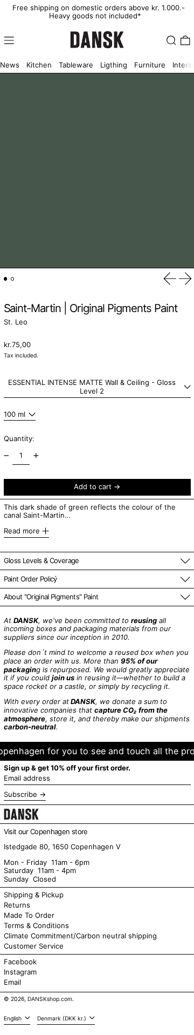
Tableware (76, 64)
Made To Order (29, 915)
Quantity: (19, 438)
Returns (17, 905)
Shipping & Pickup (34, 894)
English (13, 1018)
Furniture (149, 64)
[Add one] (36, 456)
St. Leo (15, 321)
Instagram (20, 972)
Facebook (20, 962)
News (9, 64)
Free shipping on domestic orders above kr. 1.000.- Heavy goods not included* (98, 12)
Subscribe (20, 794)
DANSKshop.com (49, 999)
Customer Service (34, 946)
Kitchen (39, 64)
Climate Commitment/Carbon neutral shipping (80, 935)
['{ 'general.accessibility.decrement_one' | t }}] (6, 456)
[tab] (6, 279)
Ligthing (113, 64)
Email (12, 982)
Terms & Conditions (36, 925)
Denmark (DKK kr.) (62, 1018)
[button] (171, 40)
